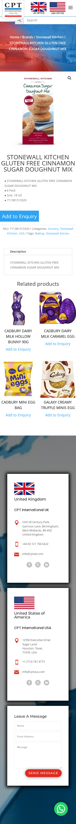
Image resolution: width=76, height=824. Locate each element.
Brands (27, 37)
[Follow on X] (38, 565)
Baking (39, 233)
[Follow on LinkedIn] (46, 565)
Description (18, 251)
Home (14, 37)
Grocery (53, 229)
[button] (69, 78)
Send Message (43, 773)
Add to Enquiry (19, 216)
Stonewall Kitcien (57, 233)
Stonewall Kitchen (49, 37)
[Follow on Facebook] (29, 565)
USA (22, 233)
